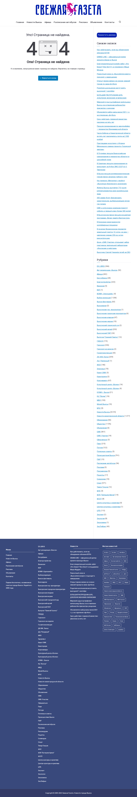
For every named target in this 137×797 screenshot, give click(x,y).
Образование (102, 420)
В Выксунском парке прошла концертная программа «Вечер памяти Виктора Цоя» (114, 216)
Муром (126, 582)
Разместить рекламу (107, 35)
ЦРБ (99, 511)
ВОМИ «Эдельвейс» (105, 294)
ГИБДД (100, 341)
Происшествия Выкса (106, 455)
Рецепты (100, 475)
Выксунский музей (104, 329)
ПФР (99, 459)
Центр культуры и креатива (108, 503)
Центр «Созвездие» (109, 629)
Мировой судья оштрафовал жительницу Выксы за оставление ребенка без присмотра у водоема (114, 105)
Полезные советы (104, 451)
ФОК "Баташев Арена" (106, 495)
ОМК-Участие (102, 436)
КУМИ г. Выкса (103, 392)
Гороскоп (100, 345)
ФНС (99, 491)
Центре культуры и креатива (108, 507)
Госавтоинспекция (104, 353)
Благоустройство (104, 282)
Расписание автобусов (65, 22)
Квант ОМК (101, 373)
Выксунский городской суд (108, 325)
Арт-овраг (106, 556)
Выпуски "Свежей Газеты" (107, 337)
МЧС (99, 408)
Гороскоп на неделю (105, 349)
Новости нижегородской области (110, 416)
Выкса (106, 565)
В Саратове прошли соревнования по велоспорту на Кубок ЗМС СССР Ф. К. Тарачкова (112, 167)
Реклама (83, 22)
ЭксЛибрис (101, 526)
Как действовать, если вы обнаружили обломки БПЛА (113, 51)
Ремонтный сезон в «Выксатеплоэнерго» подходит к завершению (114, 75)
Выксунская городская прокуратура (111, 313)
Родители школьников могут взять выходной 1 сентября (111, 89)
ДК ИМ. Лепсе (103, 357)
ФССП (99, 499)
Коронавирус (102, 381)
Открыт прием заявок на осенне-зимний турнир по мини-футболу (113, 82)
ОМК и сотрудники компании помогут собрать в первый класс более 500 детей (114, 209)
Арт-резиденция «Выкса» (120, 556)
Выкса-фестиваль (104, 302)
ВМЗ (125, 561)
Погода (100, 448)
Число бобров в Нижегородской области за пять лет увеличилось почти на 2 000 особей (113, 136)
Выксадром (101, 306)
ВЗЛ (98, 290)
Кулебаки (106, 582)
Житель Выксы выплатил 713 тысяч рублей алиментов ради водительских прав (112, 191)
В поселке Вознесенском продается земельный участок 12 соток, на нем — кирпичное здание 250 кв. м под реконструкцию (113, 233)
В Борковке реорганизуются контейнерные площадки (108, 223)
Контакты (109, 22)
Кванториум (102, 377)
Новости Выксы (34, 22)
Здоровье (101, 369)
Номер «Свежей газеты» (110, 595)
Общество (101, 424)
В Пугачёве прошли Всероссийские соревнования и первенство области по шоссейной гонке (113, 156)
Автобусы (122, 552)
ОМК (99, 432)
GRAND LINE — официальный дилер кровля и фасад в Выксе (111, 58)
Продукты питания (123, 612)
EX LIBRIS (101, 266)
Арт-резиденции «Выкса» (107, 270)
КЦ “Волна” (101, 396)
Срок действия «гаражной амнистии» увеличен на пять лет (112, 120)
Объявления (96, 22)
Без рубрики (102, 278)
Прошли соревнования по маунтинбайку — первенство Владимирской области (113, 127)
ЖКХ (99, 365)
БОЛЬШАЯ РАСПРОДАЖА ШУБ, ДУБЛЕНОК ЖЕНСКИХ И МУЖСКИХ (111, 96)
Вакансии (100, 286)
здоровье (120, 629)
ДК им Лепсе (116, 574)
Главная (20, 22)
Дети (125, 574)
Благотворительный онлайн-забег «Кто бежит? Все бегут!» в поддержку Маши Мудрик (113, 67)
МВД (99, 400)
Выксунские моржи (105, 321)
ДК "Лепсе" (107, 574)
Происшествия (108, 616)
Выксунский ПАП (104, 333)
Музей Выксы (102, 404)
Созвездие (101, 479)
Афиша (48, 22)
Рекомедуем (102, 471)
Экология (101, 519)
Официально (102, 440)
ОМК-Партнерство (109, 599)
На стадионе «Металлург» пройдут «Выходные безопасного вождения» (112, 182)
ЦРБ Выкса (117, 625)
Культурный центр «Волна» (108, 385)
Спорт (99, 483)
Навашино (107, 586)
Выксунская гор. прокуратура (109, 310)
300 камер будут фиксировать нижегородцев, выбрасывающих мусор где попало (113, 201)
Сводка (114, 621)
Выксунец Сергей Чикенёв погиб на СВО (113, 252)
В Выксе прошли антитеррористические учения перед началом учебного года (113, 175)
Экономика (101, 522)
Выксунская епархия (105, 317)
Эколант (100, 515)
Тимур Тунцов (102, 487)
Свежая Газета (67, 793)
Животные (112, 578)
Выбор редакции (104, 298)
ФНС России (107, 625)
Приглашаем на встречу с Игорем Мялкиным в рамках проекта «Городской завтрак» (114, 146)
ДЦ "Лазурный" (103, 361)
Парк (99, 444)
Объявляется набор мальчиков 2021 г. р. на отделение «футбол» (113, 113)
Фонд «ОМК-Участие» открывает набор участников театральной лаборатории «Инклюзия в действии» (113, 245)
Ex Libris (106, 552)
